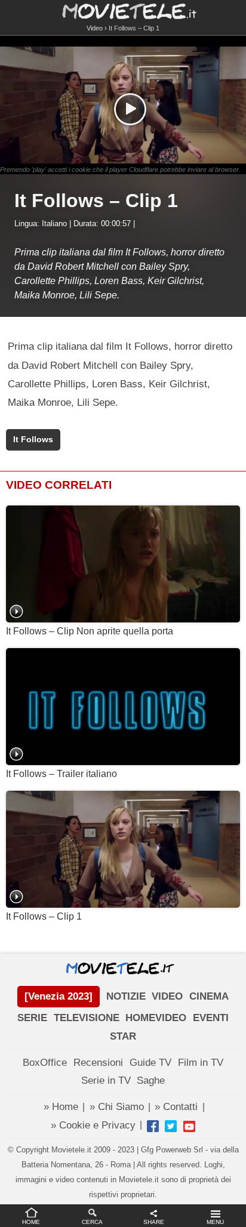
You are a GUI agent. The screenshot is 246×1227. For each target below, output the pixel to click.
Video (95, 28)
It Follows (33, 439)
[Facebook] (153, 1126)
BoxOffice (45, 1062)
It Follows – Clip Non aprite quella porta (89, 631)
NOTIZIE (126, 996)
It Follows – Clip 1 (44, 916)
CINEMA (209, 996)
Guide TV (150, 1062)
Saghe (151, 1080)
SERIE (32, 1017)
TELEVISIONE (86, 1017)
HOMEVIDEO (155, 1017)
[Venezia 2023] (58, 996)
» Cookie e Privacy (93, 1125)
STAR (123, 1036)
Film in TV (200, 1062)
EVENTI (211, 1017)
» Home (61, 1106)
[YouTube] (189, 1126)
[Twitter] (171, 1126)
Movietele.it (123, 10)
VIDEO (167, 996)
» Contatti (176, 1106)
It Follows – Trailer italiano (61, 774)
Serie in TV (106, 1080)
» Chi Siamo (117, 1106)
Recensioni (98, 1062)
